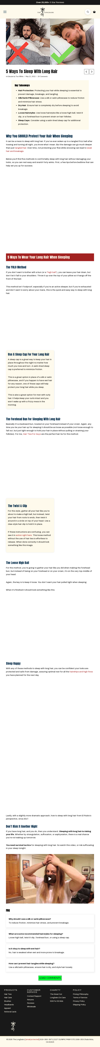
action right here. (24, 535)
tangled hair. (21, 148)
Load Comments (50, 978)
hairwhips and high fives (81, 672)
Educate (10, 76)
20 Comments (43, 76)
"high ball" (52, 272)
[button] (5, 12)
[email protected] (32, 1039)
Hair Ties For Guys (32, 434)
